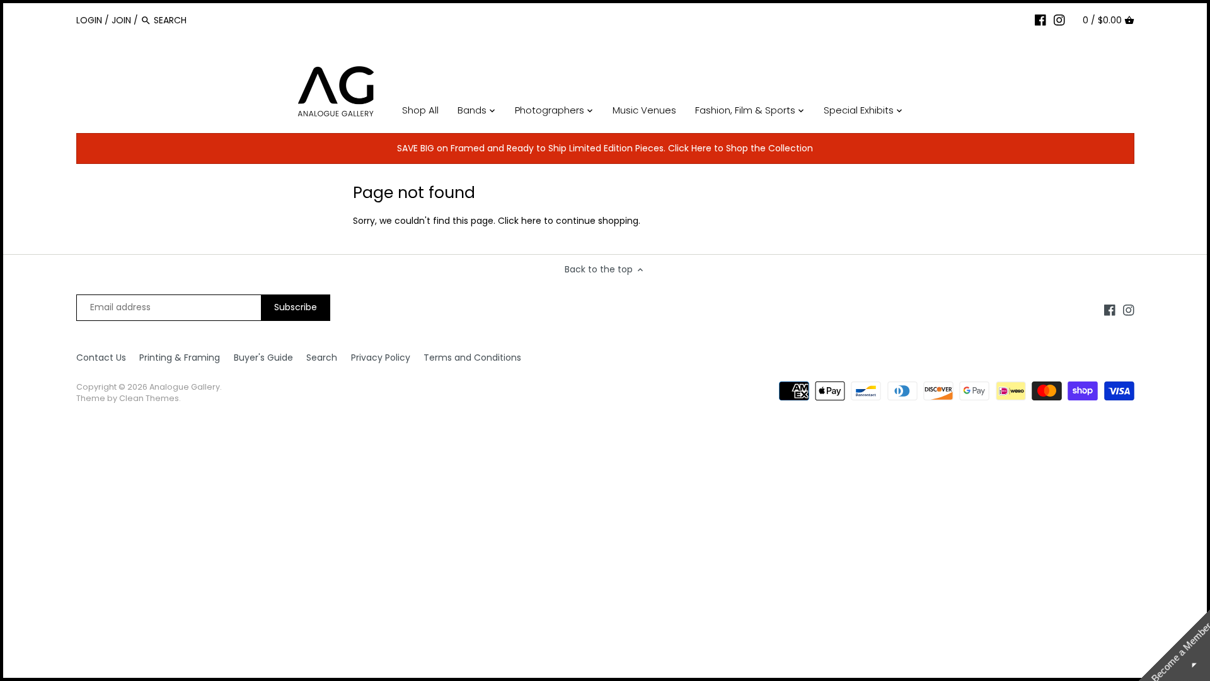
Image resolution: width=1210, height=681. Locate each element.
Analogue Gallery (184, 386)
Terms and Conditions (472, 357)
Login (89, 20)
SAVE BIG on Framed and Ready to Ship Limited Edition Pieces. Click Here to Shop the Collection (605, 148)
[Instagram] (1059, 20)
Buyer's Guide (263, 357)
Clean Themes (149, 398)
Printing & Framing (179, 357)
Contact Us (101, 357)
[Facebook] (1040, 20)
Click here (519, 220)
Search (321, 357)
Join (121, 20)
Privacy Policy (380, 357)
